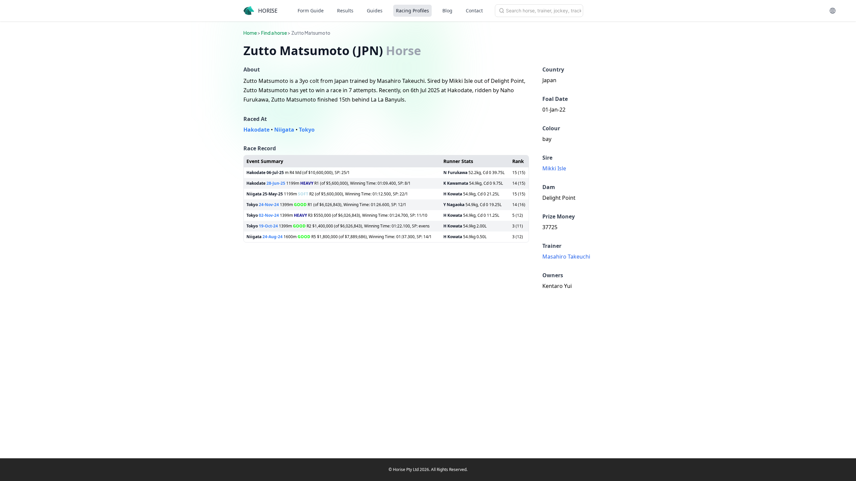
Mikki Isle (554, 168)
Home (250, 33)
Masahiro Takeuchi (566, 256)
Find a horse (274, 33)
